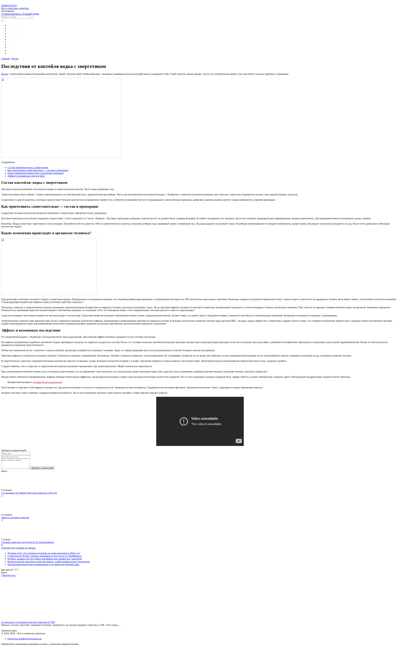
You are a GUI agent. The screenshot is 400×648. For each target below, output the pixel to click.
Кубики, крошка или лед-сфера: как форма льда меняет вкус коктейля (45, 558)
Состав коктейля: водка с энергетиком (28, 167)
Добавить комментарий (42, 468)
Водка (4, 74)
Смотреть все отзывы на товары (18, 548)
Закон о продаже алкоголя (15, 517)
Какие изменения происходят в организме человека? (36, 173)
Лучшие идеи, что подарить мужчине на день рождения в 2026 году (44, 553)
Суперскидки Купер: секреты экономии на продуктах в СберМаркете (45, 556)
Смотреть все (8, 575)
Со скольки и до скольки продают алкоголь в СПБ (28, 622)
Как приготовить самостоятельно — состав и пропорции (38, 170)
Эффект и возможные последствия (26, 176)
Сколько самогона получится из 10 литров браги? (27, 542)
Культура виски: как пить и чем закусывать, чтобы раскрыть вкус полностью (49, 561)
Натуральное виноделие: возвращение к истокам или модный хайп (43, 564)
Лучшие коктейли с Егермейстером (20, 13)
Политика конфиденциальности (25, 638)
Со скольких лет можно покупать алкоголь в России (29, 493)
